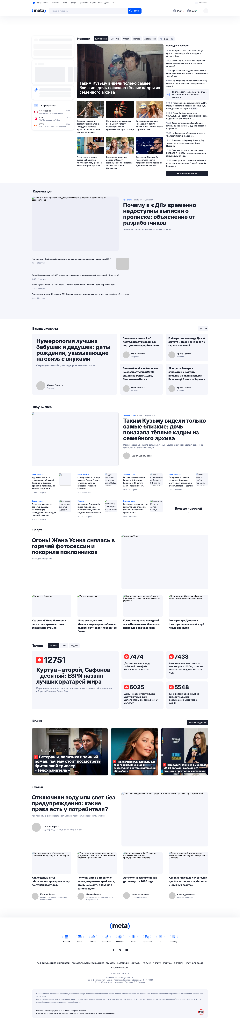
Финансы (120, 941)
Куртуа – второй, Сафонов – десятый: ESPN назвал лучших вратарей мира (73, 676)
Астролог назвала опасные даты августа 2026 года (140, 879)
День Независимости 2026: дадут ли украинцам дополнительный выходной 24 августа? (75, 275)
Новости (55, 3)
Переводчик (103, 3)
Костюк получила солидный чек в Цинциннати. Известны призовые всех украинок (141, 624)
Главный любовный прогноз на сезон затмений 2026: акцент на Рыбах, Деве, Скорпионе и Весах (140, 374)
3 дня (64, 645)
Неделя (74, 645)
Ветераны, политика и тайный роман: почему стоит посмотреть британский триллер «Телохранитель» (70, 751)
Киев (166, 39)
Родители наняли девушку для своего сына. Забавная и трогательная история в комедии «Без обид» (134, 751)
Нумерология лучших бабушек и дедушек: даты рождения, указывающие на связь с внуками (73, 350)
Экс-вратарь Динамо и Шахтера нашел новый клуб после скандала (186, 624)
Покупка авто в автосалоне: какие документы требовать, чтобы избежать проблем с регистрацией (96, 883)
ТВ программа (47, 105)
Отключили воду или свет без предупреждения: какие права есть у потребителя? (73, 803)
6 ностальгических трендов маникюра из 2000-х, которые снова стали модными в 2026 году (186, 668)
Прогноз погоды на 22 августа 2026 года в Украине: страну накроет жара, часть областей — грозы (80, 294)
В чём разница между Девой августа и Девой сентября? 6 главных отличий (186, 342)
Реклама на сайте (152, 963)
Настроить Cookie (194, 963)
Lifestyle (115, 39)
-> (188, 510)
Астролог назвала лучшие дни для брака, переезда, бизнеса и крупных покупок (188, 881)
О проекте (178, 963)
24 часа (53, 645)
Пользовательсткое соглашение (88, 963)
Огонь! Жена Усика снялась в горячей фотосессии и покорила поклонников (73, 546)
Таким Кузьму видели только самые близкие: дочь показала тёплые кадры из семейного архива (164, 429)
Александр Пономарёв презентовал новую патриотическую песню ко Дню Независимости (149, 161)
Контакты (136, 963)
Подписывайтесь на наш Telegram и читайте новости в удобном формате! (189, 95)
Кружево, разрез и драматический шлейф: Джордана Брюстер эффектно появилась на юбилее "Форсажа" (88, 126)
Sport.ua (167, 963)
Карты (93, 3)
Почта (64, 3)
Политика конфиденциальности (53, 963)
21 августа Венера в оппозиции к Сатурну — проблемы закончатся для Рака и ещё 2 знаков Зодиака (186, 374)
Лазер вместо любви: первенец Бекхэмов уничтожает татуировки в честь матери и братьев (89, 161)
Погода (73, 3)
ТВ (112, 3)
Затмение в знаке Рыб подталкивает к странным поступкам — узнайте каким (141, 342)
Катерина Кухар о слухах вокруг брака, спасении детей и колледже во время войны (135, 508)
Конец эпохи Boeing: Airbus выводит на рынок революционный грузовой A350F (71, 259)
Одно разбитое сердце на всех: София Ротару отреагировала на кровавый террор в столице (120, 125)
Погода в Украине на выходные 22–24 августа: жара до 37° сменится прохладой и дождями (184, 751)
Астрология (150, 39)
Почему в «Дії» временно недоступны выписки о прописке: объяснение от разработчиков (159, 214)
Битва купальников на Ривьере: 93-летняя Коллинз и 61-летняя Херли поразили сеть (149, 125)
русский (202, 3)
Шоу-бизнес (101, 39)
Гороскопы (83, 3)
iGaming (174, 941)
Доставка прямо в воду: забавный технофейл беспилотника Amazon (137, 666)
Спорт (126, 39)
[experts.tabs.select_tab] (200, 328)
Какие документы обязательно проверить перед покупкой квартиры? (51, 881)
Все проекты (41, 3)
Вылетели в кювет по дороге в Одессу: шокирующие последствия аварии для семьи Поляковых (119, 162)
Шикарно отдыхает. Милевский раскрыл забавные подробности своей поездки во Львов (97, 626)
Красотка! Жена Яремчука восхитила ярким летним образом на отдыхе (49, 624)
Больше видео (196, 722)
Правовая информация (117, 963)
